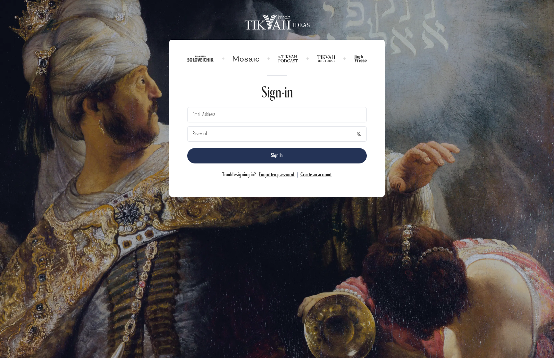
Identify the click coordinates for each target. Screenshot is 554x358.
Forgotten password (276, 175)
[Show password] (359, 134)
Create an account (316, 175)
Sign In (277, 155)
